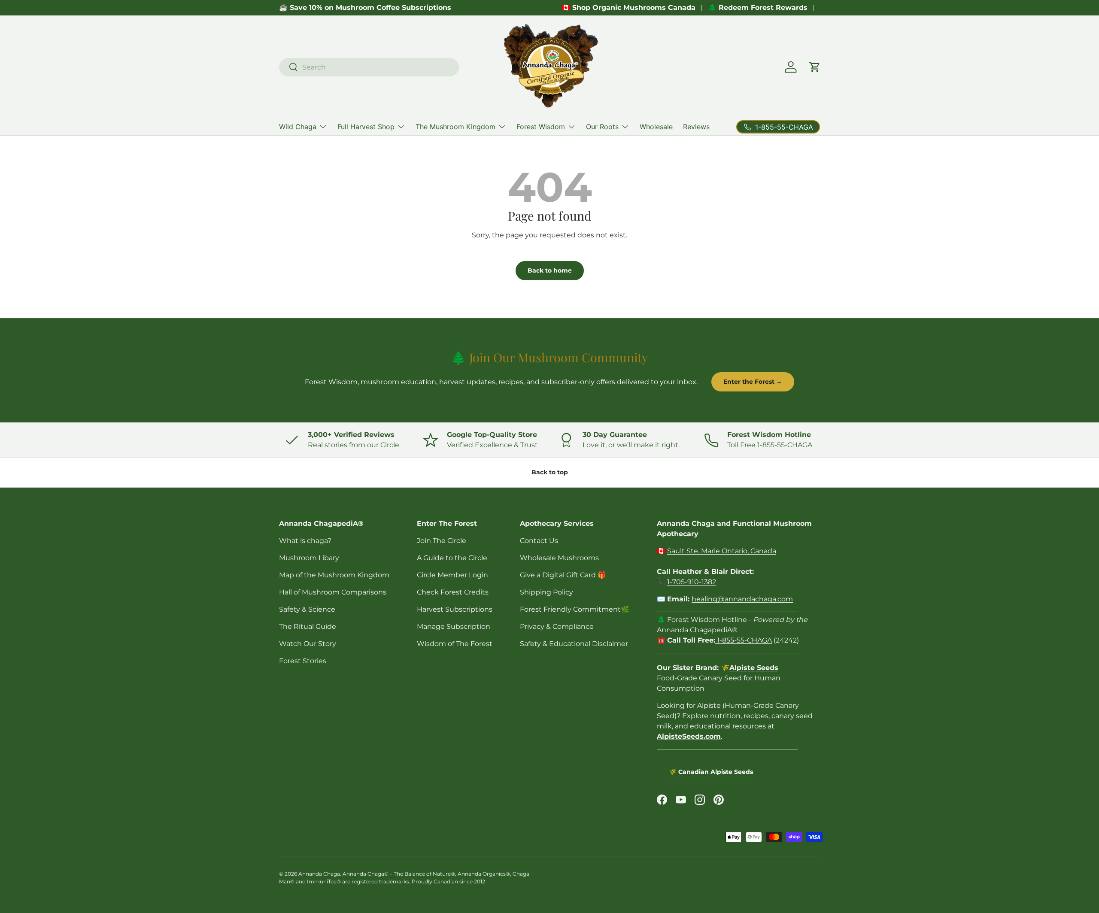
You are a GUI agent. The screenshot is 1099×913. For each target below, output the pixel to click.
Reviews (696, 126)
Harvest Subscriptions (454, 609)
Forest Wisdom (540, 126)
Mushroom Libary (309, 558)
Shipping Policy (546, 592)
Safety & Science (307, 609)
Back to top (549, 472)
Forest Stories (302, 661)
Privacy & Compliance (557, 626)
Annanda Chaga (319, 874)
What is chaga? (305, 541)
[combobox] (369, 67)
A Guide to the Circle (452, 558)
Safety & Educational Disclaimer (574, 644)
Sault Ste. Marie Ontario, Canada (721, 551)
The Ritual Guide (307, 626)
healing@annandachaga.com (742, 599)
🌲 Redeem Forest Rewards (758, 7)
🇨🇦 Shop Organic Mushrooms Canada (628, 7)
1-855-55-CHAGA (743, 640)
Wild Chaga (297, 126)
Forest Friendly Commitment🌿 (574, 609)
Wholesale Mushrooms (559, 558)
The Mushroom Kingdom (455, 126)
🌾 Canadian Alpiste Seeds (711, 772)
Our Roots (602, 126)
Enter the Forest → (752, 381)
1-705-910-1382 (691, 582)
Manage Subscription (453, 626)
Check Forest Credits (453, 592)
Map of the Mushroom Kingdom (334, 575)
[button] (814, 67)
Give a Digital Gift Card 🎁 (563, 575)
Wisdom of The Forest (454, 644)
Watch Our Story (307, 644)
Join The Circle (441, 541)
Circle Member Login (452, 575)
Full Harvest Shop (366, 126)
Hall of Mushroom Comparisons (332, 592)
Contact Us (539, 541)
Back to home (550, 270)
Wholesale (656, 126)
